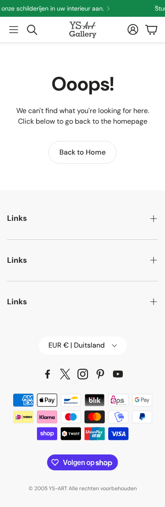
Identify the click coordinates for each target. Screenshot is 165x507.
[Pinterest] (100, 374)
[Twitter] (65, 374)
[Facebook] (47, 374)
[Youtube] (118, 374)
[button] (13, 29)
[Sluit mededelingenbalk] (156, 6)
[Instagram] (82, 374)
